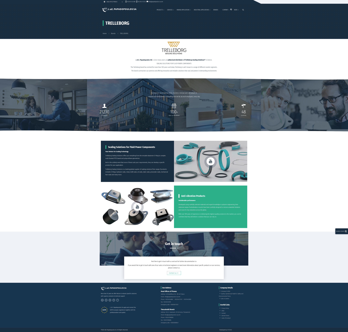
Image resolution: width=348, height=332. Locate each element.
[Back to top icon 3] (339, 328)
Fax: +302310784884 (166, 320)
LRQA (222, 311)
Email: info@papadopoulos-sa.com (170, 297)
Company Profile (225, 291)
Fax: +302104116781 (166, 302)
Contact (223, 313)
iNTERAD (229, 330)
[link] (177, 298)
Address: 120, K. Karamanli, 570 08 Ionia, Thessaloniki (175, 312)
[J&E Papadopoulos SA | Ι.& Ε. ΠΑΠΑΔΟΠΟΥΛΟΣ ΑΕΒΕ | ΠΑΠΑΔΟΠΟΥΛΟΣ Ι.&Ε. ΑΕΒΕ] (119, 10)
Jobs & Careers (225, 298)
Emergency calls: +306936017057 (169, 304)
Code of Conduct (226, 318)
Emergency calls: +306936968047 (169, 322)
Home (105, 33)
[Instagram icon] (243, 2)
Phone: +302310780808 (167, 317)
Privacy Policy (225, 308)
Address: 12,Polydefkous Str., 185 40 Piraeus (173, 294)
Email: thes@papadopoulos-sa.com (170, 315)
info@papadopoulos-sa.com (156, 1)
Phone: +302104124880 (167, 299)
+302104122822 (187, 299)
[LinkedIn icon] (241, 2)
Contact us (173, 273)
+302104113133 (178, 299)
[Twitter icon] (238, 2)
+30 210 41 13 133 (142, 1)
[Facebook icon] (236, 2)
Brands (113, 33)
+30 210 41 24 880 (131, 1)
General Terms (225, 315)
